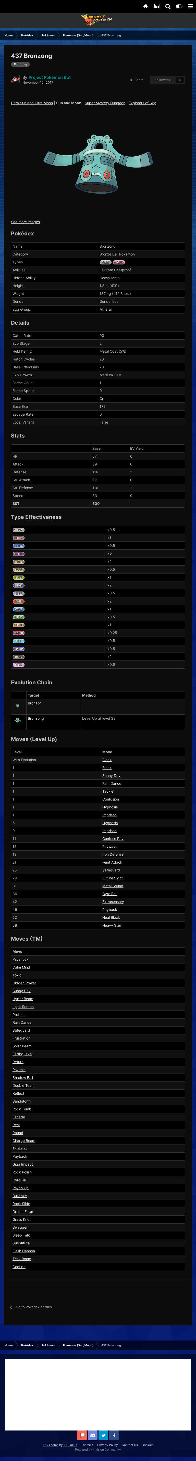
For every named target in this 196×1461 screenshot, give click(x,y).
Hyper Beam (23, 999)
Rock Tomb (22, 1109)
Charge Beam (24, 1140)
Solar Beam (22, 1046)
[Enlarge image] (98, 164)
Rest (16, 1125)
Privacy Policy (107, 1445)
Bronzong (36, 718)
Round (18, 1133)
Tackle (107, 791)
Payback (109, 909)
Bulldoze (20, 1196)
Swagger (20, 1227)
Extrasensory (113, 901)
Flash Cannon (24, 1251)
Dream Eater (23, 1211)
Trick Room (22, 1259)
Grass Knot (22, 1219)
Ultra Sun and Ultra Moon (32, 103)
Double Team (23, 1085)
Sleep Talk (21, 1235)
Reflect (18, 1093)
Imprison (109, 815)
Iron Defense (113, 854)
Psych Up (21, 1188)
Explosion (20, 1148)
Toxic (17, 975)
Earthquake (22, 1054)
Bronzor (34, 703)
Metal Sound (112, 886)
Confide (19, 1266)
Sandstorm (22, 1101)
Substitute (21, 1243)
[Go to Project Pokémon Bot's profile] (15, 79)
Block (107, 760)
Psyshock (21, 959)
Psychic (19, 1069)
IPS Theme (50, 1445)
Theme (86, 1445)
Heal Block (111, 917)
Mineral (106, 309)
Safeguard (111, 870)
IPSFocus (70, 1445)
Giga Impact (23, 1164)
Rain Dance (111, 783)
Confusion (110, 799)
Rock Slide (21, 1203)
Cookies (147, 1445)
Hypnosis (110, 807)
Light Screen (23, 1006)
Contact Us (130, 1445)
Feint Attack (112, 862)
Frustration (21, 1038)
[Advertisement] (98, 1394)
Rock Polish (22, 1172)
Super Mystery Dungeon (105, 103)
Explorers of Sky (142, 103)
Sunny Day (111, 775)
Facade (19, 1117)
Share (138, 80)
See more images (25, 222)
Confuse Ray (113, 838)
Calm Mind (21, 967)
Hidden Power (24, 983)
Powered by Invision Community (98, 1449)
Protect (19, 1014)
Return (18, 1062)
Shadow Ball (23, 1077)
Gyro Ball (109, 894)
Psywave (109, 846)
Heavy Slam (112, 925)
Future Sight (112, 878)
